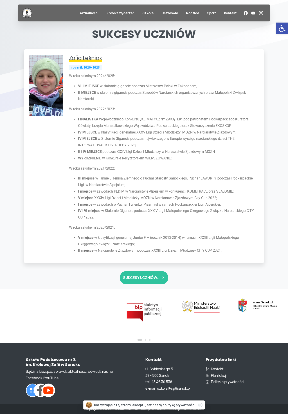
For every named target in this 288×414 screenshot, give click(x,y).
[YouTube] (253, 13)
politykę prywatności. (179, 405)
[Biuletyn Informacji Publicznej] (144, 311)
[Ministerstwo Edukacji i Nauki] (201, 306)
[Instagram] (261, 13)
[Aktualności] (32, 390)
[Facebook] (246, 13)
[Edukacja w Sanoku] (257, 305)
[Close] (200, 405)
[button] (282, 28)
